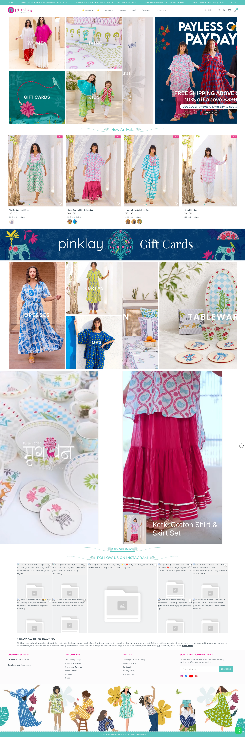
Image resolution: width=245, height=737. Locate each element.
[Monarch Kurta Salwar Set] (151, 170)
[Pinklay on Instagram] (181, 676)
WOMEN (109, 10)
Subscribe (226, 669)
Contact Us (127, 667)
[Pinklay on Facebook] (186, 676)
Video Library (71, 671)
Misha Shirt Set (190, 210)
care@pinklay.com (22, 665)
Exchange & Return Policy (133, 660)
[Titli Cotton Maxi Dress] (35, 170)
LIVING (122, 10)
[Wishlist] (229, 10)
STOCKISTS (160, 10)
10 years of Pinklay (73, 663)
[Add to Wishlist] (60, 203)
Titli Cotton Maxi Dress (19, 210)
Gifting (146, 10)
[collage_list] (37, 43)
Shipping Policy (129, 663)
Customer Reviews (73, 667)
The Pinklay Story (73, 660)
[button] (234, 10)
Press (67, 678)
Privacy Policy (128, 671)
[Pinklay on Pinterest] (196, 676)
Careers (68, 674)
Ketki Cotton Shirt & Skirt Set (80, 210)
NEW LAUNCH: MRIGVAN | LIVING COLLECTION (173, 2)
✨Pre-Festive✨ (90, 10)
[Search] (219, 10)
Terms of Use (128, 674)
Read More (187, 645)
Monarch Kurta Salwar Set (136, 210)
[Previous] (126, 70)
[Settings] (224, 10)
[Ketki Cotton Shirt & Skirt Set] (93, 170)
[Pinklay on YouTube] (191, 676)
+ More (21, 217)
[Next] (232, 70)
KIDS (133, 10)
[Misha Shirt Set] (209, 170)
